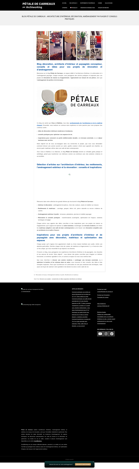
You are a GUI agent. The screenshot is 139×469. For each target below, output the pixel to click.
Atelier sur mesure (103, 7)
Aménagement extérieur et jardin (56, 274)
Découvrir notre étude (83, 464)
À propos (64, 7)
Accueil (64, 3)
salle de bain (108, 3)
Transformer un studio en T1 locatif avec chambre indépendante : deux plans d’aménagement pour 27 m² (81, 308)
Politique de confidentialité (104, 314)
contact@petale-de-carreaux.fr (105, 291)
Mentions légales (101, 312)
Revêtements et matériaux (87, 3)
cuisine (100, 3)
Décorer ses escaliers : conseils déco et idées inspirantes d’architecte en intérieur (61, 279)
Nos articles (73, 3)
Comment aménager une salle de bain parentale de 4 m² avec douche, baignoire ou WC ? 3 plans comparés (81, 301)
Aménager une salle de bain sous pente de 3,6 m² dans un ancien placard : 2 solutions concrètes (80, 314)
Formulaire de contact (102, 297)
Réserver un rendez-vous (88, 7)
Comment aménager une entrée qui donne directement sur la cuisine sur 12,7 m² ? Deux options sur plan (81, 294)
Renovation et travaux (41, 274)
